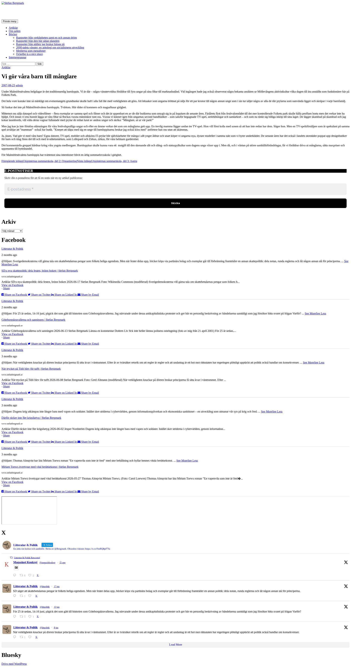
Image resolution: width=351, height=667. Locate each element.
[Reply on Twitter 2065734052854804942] (15, 616)
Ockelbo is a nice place (29, 54)
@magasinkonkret (47, 562)
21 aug (62, 562)
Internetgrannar (17, 57)
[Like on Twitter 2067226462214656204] (31, 596)
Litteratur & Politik (12, 248)
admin (19, 85)
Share (6, 288)
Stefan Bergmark (23, 12)
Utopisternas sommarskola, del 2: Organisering (39, 161)
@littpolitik (45, 586)
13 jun (56, 607)
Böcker (13, 34)
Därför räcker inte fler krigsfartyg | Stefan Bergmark (31, 417)
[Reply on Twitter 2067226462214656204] (15, 596)
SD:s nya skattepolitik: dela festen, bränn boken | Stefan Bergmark (39, 270)
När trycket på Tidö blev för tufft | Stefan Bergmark (31, 368)
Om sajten (14, 31)
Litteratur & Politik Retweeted (27, 557)
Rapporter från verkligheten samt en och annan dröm (46, 37)
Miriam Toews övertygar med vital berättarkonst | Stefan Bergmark (39, 466)
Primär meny (9, 21)
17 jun (56, 586)
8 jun (56, 627)
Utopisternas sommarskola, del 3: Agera (107, 161)
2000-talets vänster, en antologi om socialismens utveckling (50, 47)
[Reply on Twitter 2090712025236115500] (15, 575)
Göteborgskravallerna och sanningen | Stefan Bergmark (33, 319)
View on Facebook (12, 285)
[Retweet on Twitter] (11, 557)
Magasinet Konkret (25, 562)
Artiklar (13, 27)
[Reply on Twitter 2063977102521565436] (15, 637)
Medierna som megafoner (31, 50)
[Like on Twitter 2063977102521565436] (31, 637)
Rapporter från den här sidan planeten (37, 40)
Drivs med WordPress (14, 663)
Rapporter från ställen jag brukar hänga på (40, 44)
